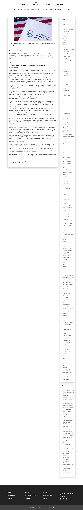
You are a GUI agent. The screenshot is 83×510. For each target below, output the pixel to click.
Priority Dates (66, 295)
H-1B (64, 186)
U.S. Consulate (66, 342)
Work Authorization (67, 377)
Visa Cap (65, 365)
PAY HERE (48, 4)
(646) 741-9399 (29, 497)
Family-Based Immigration (66, 158)
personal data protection (66, 287)
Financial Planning (67, 172)
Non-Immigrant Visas (68, 275)
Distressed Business (68, 95)
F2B (64, 150)
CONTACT (68, 9)
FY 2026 (64, 179)
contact (47, 154)
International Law (13, 57)
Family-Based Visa (67, 161)
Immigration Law (47, 55)
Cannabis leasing (67, 56)
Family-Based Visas (67, 163)
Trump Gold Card (67, 333)
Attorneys (19, 53)
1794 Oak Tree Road (12, 495)
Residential (65, 302)
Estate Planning (67, 139)
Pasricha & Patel (67, 282)
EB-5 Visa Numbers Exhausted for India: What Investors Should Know (68, 421)
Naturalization (66, 273)
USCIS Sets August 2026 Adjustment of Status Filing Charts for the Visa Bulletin (68, 404)
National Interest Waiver (67, 269)
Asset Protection (67, 33)
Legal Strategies (67, 257)
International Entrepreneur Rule (67, 220)
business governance (68, 47)
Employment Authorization (66, 119)
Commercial (66, 67)
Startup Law (66, 313)
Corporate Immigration (66, 78)
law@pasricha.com (66, 493)
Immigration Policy (67, 210)
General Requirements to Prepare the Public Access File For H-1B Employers (68, 470)
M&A (64, 264)
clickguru (52, 507)
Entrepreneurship (67, 134)
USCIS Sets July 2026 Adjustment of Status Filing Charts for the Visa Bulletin (68, 451)
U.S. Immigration (67, 347)
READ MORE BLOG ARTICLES (17, 162)
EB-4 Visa (65, 109)
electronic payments (68, 116)
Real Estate (49, 57)
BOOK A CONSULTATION (35, 3)
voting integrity (67, 372)
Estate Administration (68, 136)
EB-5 (64, 111)
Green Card (66, 181)
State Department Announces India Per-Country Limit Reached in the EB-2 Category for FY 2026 (68, 429)
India (64, 212)
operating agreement (68, 277)
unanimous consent (68, 354)
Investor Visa (66, 227)
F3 (63, 152)
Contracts (65, 75)
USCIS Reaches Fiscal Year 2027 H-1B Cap (68, 398)
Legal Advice (66, 246)
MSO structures (67, 266)
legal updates (66, 260)
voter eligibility (67, 370)
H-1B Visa (65, 192)
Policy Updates (66, 293)
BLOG (51, 9)
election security (67, 113)
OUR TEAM (26, 9)
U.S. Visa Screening (67, 351)
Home (14, 9)
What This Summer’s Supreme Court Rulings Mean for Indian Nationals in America (68, 413)
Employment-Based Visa (68, 127)
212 (63, 27)
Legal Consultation (67, 250)
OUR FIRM (20, 9)
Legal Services (42, 57)
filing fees (65, 170)
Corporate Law (31, 55)
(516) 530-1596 (47, 497)
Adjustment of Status (68, 29)
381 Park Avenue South (32, 495)
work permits (66, 379)
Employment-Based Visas (68, 131)
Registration (66, 300)
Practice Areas (35, 9)
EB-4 (64, 106)
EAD (64, 97)
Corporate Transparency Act (67, 85)
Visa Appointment (67, 358)
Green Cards (39, 55)
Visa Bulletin (66, 363)
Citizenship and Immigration (67, 61)
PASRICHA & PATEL (41, 507)
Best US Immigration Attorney (68, 39)
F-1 (63, 143)
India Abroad (66, 214)
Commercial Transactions (20, 55)
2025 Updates (66, 24)
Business (65, 44)
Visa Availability (66, 360)
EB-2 (64, 102)
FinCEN (65, 174)
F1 (63, 145)
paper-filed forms (67, 280)
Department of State (68, 93)
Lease (64, 241)
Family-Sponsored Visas (67, 166)
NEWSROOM (45, 9)
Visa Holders (66, 367)
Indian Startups (67, 217)
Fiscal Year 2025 (66, 176)
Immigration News (67, 207)
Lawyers (35, 57)
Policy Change (66, 291)
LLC (64, 262)
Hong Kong (65, 197)
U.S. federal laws (67, 344)
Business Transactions (68, 54)
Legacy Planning (67, 244)
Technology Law (25, 59)
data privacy (66, 90)
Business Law (37, 53)
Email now (60, 4)
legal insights (66, 253)
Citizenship (44, 53)
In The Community (59, 9)
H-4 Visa (65, 194)
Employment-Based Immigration (68, 123)
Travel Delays (66, 327)
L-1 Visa (65, 232)
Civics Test (65, 64)
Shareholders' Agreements (66, 305)
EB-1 (64, 100)
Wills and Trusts (67, 374)
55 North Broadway (49, 495)
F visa (64, 141)
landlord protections (68, 234)
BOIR (64, 42)
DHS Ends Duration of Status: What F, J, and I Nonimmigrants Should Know (68, 393)
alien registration (67, 31)
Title (64, 320)
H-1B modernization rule (68, 189)
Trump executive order (67, 330)
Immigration (66, 199)
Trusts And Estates (34, 59)
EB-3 (64, 104)
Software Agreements (14, 59)
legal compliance (67, 248)
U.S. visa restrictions (68, 349)
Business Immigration (28, 53)
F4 (63, 155)
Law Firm (30, 57)
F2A (64, 148)
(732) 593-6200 (23, 4)
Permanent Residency (68, 284)
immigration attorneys (66, 202)
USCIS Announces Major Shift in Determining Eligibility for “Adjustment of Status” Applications (68, 460)
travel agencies (67, 324)
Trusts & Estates (67, 335)
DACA (64, 88)
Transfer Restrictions (68, 322)
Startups (65, 315)
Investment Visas (23, 57)
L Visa (64, 230)
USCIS (64, 356)
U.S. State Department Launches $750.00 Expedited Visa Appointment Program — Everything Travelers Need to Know (68, 441)
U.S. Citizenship (67, 340)
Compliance (66, 73)
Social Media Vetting (68, 308)
